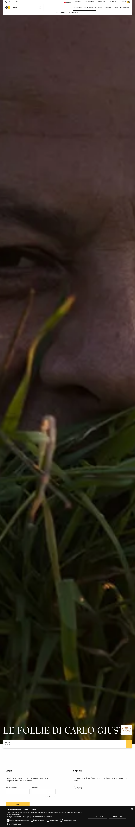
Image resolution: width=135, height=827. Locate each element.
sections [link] (108, 7)
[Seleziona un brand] (40, 7)
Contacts (101, 2)
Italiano (113, 2)
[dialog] (67, 816)
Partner (77, 2)
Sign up (79, 788)
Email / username (11, 788)
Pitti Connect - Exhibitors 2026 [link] (84, 7)
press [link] (116, 7)
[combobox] (132, 809)
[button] (46, 824)
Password (34, 788)
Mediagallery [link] (125, 7)
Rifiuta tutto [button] (117, 817)
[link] (124, 2)
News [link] (100, 7)
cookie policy (15, 815)
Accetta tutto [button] (98, 817)
